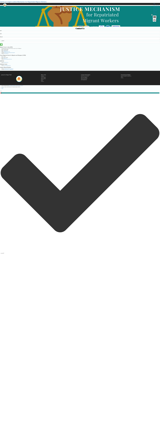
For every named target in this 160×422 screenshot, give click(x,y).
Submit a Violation (43, 78)
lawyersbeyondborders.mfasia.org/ (8, 68)
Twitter (122, 77)
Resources (42, 79)
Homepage (42, 76)
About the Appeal (43, 77)
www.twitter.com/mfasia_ (7, 51)
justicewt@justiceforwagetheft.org (127, 76)
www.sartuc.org (6, 62)
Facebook (122, 78)
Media (42, 80)
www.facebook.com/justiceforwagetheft (10, 52)
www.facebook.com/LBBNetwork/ (9, 69)
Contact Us (42, 81)
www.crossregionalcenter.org (8, 59)
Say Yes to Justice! (43, 78)
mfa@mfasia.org (85, 80)
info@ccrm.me (5, 58)
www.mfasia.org (6, 53)
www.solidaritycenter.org (7, 65)
